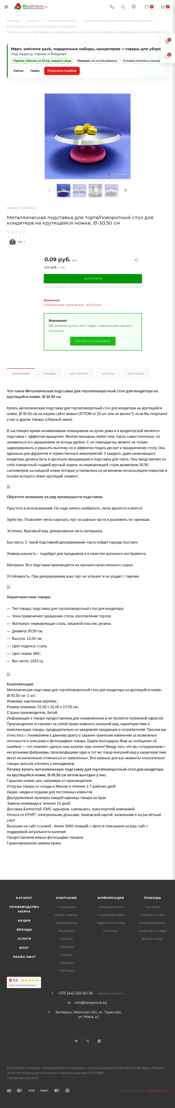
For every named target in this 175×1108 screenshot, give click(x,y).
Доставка (136, 373)
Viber (88, 1041)
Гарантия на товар (111, 923)
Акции (24, 920)
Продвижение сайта (23, 1078)
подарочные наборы (73, 49)
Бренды (24, 929)
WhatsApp (99, 1041)
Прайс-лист (24, 957)
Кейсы (18, 70)
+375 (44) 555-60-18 (75, 993)
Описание (21, 373)
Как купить (79, 373)
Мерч (16, 49)
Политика (110, 930)
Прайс (35, 70)
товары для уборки (144, 49)
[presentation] (49, 190)
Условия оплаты (111, 907)
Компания (66, 898)
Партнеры (67, 970)
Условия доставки (111, 915)
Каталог (24, 898)
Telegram (76, 1041)
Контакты (152, 907)
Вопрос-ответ (152, 938)
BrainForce (158, 1090)
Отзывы (49, 373)
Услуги (24, 938)
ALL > (21, 242)
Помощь (152, 898)
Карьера (66, 962)
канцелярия (108, 49)
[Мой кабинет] (134, 7)
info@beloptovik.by (91, 1002)
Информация (111, 898)
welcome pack (37, 49)
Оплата (108, 373)
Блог (24, 948)
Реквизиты (66, 930)
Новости (66, 938)
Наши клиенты (66, 915)
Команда (66, 946)
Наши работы (66, 923)
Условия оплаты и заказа (141, 60)
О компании (66, 907)
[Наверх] (153, 862)
